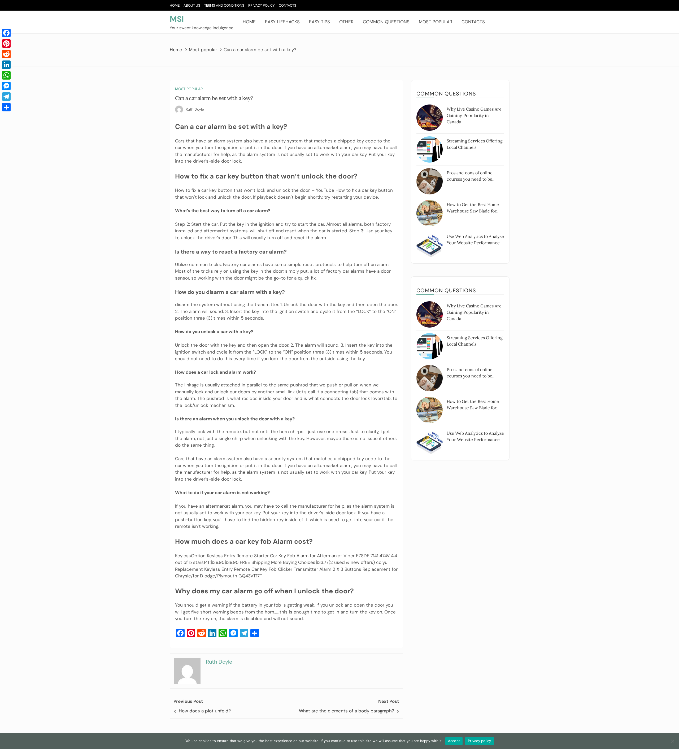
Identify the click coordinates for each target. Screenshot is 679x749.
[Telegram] (6, 96)
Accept (454, 741)
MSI (177, 19)
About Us (192, 5)
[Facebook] (6, 33)
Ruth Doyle (195, 109)
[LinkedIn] (6, 64)
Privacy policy (479, 741)
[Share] (6, 107)
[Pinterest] (6, 43)
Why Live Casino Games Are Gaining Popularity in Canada (474, 115)
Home (175, 5)
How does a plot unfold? (205, 711)
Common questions (386, 22)
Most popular (435, 22)
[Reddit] (6, 54)
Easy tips (319, 22)
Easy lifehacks (282, 22)
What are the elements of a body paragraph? (346, 711)
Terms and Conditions (224, 5)
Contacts (287, 5)
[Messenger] (6, 86)
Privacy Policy (261, 5)
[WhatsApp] (6, 75)
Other (346, 22)
